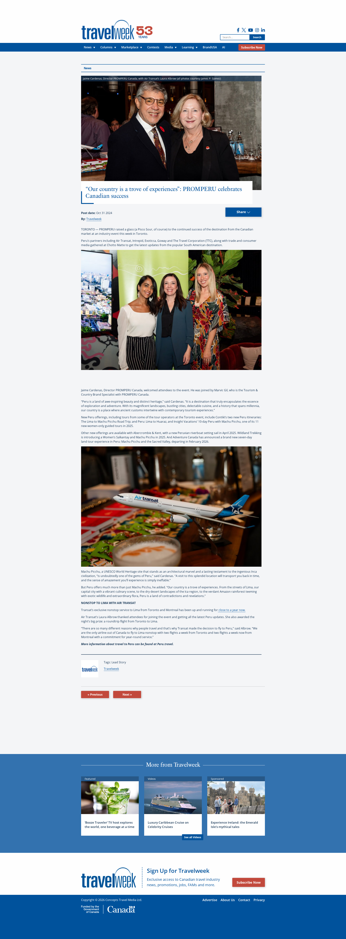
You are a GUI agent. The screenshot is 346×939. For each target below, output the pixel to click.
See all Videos (192, 837)
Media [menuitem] (169, 47)
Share (242, 212)
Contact (244, 900)
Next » (127, 694)
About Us (228, 900)
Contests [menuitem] (153, 47)
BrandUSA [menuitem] (210, 47)
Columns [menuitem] (106, 47)
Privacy (259, 900)
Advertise (209, 900)
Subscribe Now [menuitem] (251, 47)
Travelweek (93, 219)
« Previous (95, 694)
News (87, 68)
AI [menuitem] (223, 47)
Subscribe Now (249, 882)
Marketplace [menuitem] (129, 47)
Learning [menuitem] (188, 47)
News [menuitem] (88, 47)
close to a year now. (231, 610)
